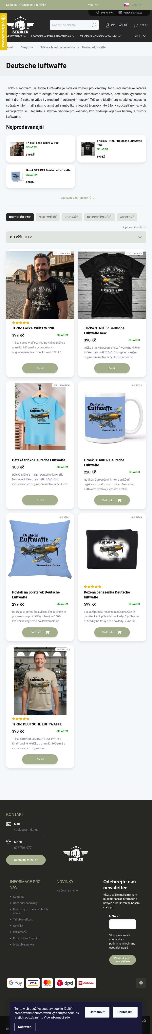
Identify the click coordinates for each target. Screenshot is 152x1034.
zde (67, 1017)
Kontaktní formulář (26, 860)
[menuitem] (16, 36)
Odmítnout (97, 1012)
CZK (134, 4)
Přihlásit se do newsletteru (122, 960)
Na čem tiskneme (67, 890)
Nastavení (25, 1027)
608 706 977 (23, 848)
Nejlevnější (48, 217)
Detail (40, 368)
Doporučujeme (20, 217)
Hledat (94, 25)
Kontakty (11, 4)
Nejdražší (72, 217)
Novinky (18, 925)
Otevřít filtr (21, 237)
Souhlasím (125, 1012)
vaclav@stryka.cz (26, 830)
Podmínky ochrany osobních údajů (30, 911)
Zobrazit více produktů (76, 198)
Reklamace (20, 932)
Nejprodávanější (99, 217)
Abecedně (127, 217)
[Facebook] (141, 983)
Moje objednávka (23, 944)
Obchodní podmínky (33, 4)
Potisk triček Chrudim (26, 938)
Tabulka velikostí (23, 919)
